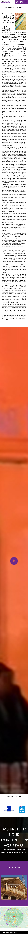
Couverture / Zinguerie (13, 887)
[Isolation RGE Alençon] (20, 21)
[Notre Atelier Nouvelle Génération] (14, 560)
